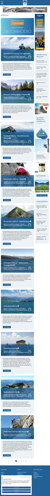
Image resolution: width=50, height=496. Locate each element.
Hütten (2, 475)
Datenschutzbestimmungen (25, 476)
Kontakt (35, 472)
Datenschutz (36, 475)
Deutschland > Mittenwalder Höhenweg (41, 214)
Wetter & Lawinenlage (21, 472)
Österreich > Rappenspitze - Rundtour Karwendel (41, 229)
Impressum (36, 473)
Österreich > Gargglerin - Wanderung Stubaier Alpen (41, 206)
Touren (2, 473)
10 (25, 461)
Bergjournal (19, 473)
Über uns (3, 472)
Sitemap (35, 477)
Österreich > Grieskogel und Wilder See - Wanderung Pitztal (41, 238)
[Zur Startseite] (25, 2)
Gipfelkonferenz (20, 475)
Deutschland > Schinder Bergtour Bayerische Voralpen (41, 222)
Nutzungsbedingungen (38, 476)
